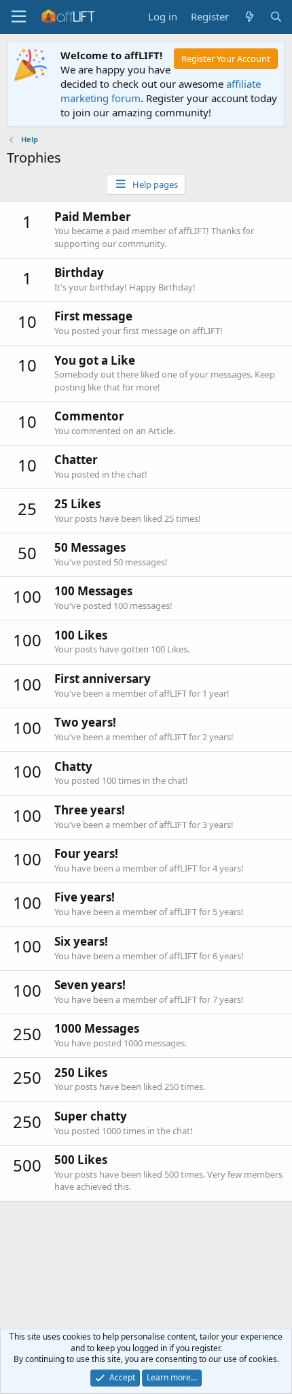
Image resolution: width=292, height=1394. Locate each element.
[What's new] (249, 16)
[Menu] (19, 17)
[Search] (276, 16)
